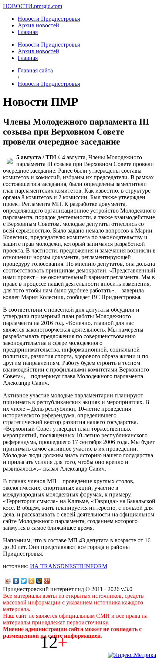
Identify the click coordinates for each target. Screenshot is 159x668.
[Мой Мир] (39, 581)
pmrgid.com (48, 6)
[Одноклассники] (31, 581)
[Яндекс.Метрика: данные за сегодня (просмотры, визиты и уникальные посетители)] (132, 655)
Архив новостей (38, 25)
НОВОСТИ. (18, 6)
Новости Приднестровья (49, 19)
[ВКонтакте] (16, 581)
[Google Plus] (47, 581)
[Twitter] (24, 581)
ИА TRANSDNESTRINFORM (68, 566)
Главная (28, 32)
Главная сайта (35, 70)
